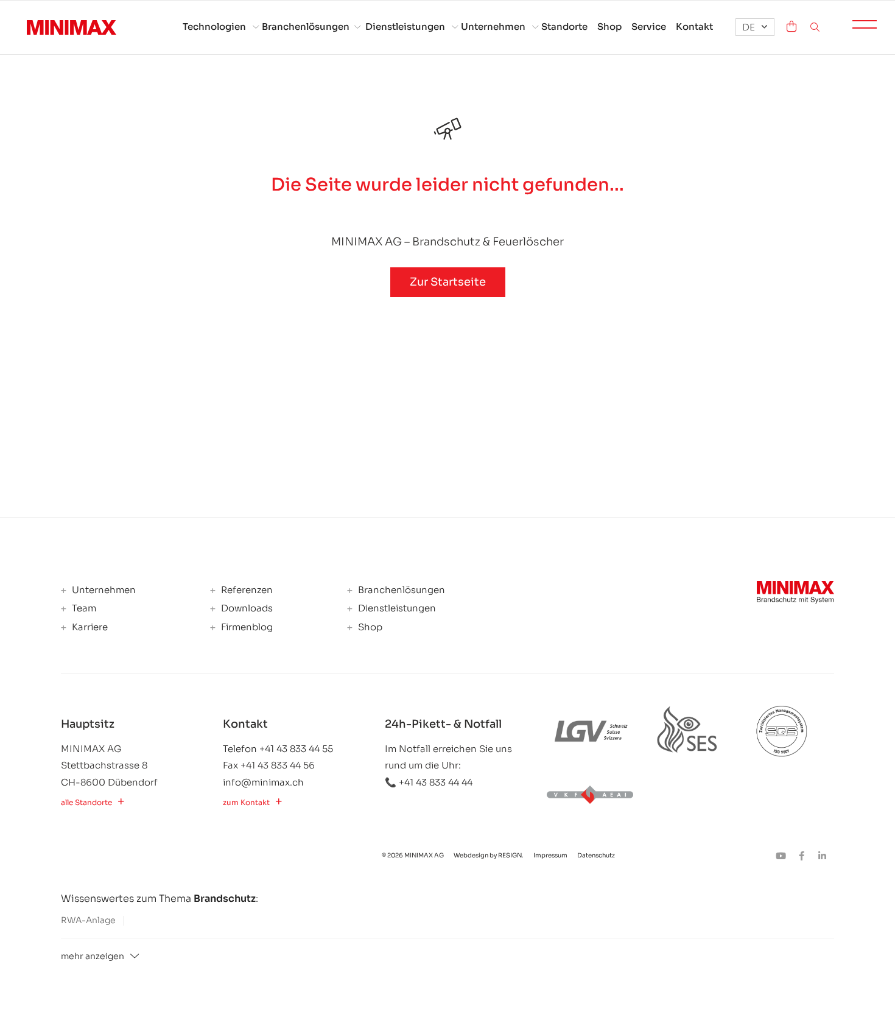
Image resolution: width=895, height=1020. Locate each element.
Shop (609, 26)
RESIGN (510, 855)
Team (82, 608)
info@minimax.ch (263, 782)
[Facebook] (805, 856)
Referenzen (246, 590)
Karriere (88, 627)
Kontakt (694, 26)
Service (648, 26)
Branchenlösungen (305, 26)
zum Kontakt (246, 802)
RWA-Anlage (88, 920)
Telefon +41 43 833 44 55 (278, 748)
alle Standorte (86, 802)
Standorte (564, 26)
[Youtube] (784, 856)
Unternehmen (493, 26)
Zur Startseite (448, 282)
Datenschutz (596, 855)
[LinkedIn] (825, 856)
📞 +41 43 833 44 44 (428, 782)
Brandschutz (225, 898)
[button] (754, 27)
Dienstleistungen (405, 26)
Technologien (214, 26)
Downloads (246, 608)
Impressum (551, 855)
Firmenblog (246, 627)
